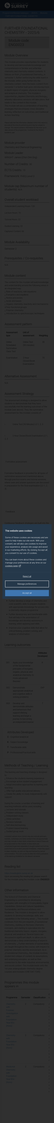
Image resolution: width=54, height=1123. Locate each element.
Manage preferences (27, 584)
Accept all (27, 593)
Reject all (27, 576)
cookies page (11, 566)
